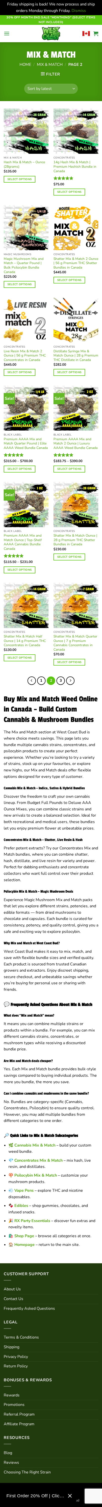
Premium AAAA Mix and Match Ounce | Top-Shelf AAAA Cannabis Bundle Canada (23, 542)
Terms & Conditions (21, 1337)
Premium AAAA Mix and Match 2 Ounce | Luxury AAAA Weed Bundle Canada (75, 443)
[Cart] (95, 33)
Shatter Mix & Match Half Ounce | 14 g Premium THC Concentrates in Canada (25, 640)
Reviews (11, 1462)
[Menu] (7, 33)
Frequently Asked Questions (29, 1308)
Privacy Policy (16, 1356)
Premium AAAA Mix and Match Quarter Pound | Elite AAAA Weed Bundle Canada (26, 443)
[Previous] (31, 680)
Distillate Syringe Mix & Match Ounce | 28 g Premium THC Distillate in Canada (75, 355)
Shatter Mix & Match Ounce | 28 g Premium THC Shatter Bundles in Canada (75, 540)
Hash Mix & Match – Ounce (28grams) (24, 164)
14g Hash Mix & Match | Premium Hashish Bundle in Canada (74, 166)
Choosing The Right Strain (27, 1472)
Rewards (12, 1395)
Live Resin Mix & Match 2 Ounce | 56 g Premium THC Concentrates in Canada (25, 355)
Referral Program (19, 1414)
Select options (19, 179)
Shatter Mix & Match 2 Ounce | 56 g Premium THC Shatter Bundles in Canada (75, 263)
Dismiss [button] (79, 10)
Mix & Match (50, 64)
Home (25, 64)
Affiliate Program (19, 1424)
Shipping (11, 1347)
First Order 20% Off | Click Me (35, 1495)
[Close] (70, 1496)
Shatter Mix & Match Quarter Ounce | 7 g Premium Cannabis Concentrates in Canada (75, 643)
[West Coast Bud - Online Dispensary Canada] (51, 33)
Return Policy (16, 1366)
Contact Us (13, 1299)
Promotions (14, 1404)
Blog (8, 1453)
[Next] (70, 680)
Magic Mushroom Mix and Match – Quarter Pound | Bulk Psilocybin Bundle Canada (24, 265)
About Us (12, 1289)
